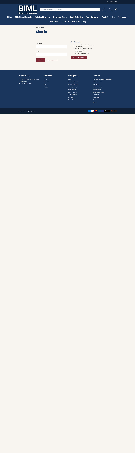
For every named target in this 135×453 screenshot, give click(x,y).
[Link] (27, 10)
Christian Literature (42, 17)
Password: (38, 51)
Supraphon (96, 84)
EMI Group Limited (97, 82)
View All (95, 102)
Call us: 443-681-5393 (26, 83)
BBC (94, 99)
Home (37, 27)
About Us (65, 22)
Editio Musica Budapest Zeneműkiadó (102, 79)
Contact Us (75, 22)
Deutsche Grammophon (99, 92)
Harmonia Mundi (97, 89)
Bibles (9, 17)
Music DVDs (53, 22)
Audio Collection (108, 17)
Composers (122, 17)
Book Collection (76, 17)
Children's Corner (60, 17)
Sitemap (46, 87)
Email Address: (39, 43)
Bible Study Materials (23, 17)
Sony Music (96, 94)
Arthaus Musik (96, 97)
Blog (84, 22)
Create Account (78, 57)
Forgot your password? (52, 60)
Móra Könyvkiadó (97, 87)
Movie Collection (92, 17)
